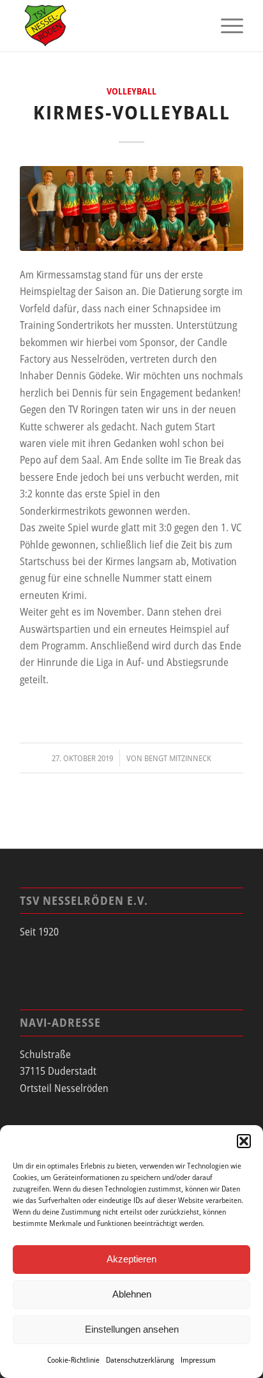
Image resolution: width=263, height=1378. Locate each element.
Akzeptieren (131, 1258)
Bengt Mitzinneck (177, 758)
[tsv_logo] (109, 25)
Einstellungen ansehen (132, 1329)
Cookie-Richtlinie (73, 1359)
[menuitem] (225, 25)
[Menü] (225, 25)
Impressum (198, 1359)
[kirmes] (131, 208)
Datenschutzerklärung (140, 1359)
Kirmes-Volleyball (131, 112)
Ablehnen (131, 1294)
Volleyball (131, 91)
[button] (243, 1141)
